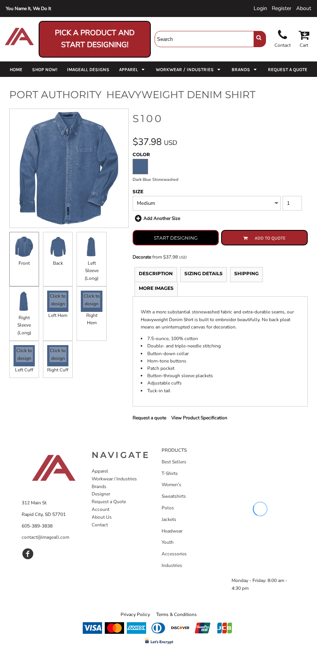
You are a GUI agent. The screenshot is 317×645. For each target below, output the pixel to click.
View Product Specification (199, 418)
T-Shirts (170, 473)
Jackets (169, 519)
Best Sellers (174, 462)
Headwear (172, 531)
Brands (99, 486)
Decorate (142, 257)
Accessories (174, 554)
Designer (101, 494)
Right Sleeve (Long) (24, 325)
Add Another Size (161, 218)
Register (281, 8)
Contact (100, 525)
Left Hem (57, 315)
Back (58, 263)
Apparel (100, 471)
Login (260, 8)
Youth (168, 542)
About (303, 8)
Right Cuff (57, 370)
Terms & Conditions (176, 614)
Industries (172, 565)
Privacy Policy (135, 614)
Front (24, 263)
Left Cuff (24, 370)
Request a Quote (109, 502)
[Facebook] (27, 553)
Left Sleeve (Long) (92, 270)
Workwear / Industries (114, 479)
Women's (171, 485)
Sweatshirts (174, 496)
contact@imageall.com (45, 537)
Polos (168, 508)
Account (100, 509)
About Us (102, 517)
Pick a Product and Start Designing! (95, 39)
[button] (132, 69)
